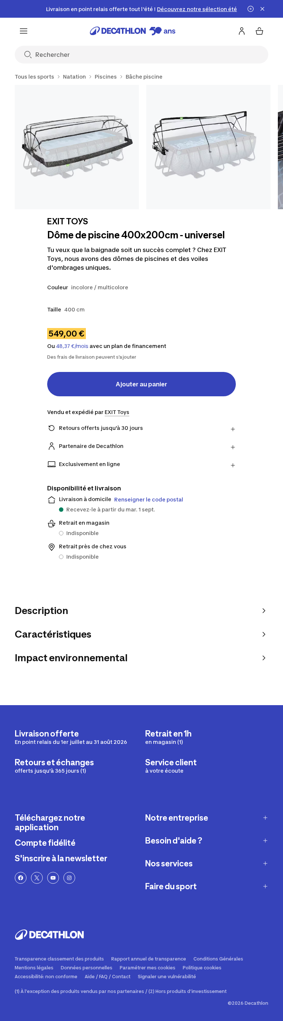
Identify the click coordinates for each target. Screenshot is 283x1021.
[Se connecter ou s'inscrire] (242, 31)
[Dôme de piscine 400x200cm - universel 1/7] (77, 147)
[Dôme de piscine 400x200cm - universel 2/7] (208, 147)
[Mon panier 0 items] (259, 31)
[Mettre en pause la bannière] (250, 9)
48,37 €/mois (72, 346)
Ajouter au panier (141, 384)
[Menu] (23, 31)
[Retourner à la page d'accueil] (133, 31)
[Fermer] (262, 9)
